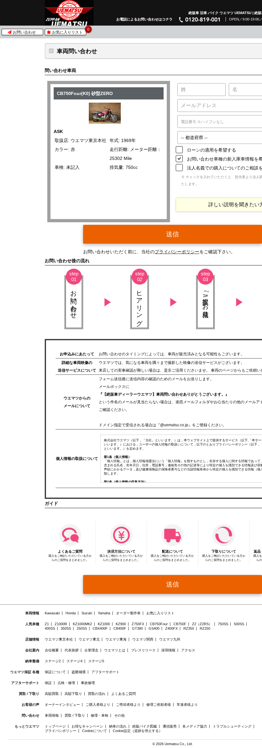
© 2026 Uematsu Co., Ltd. (172, 744)
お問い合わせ (24, 32)
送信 (172, 234)
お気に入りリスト (68, 32)
